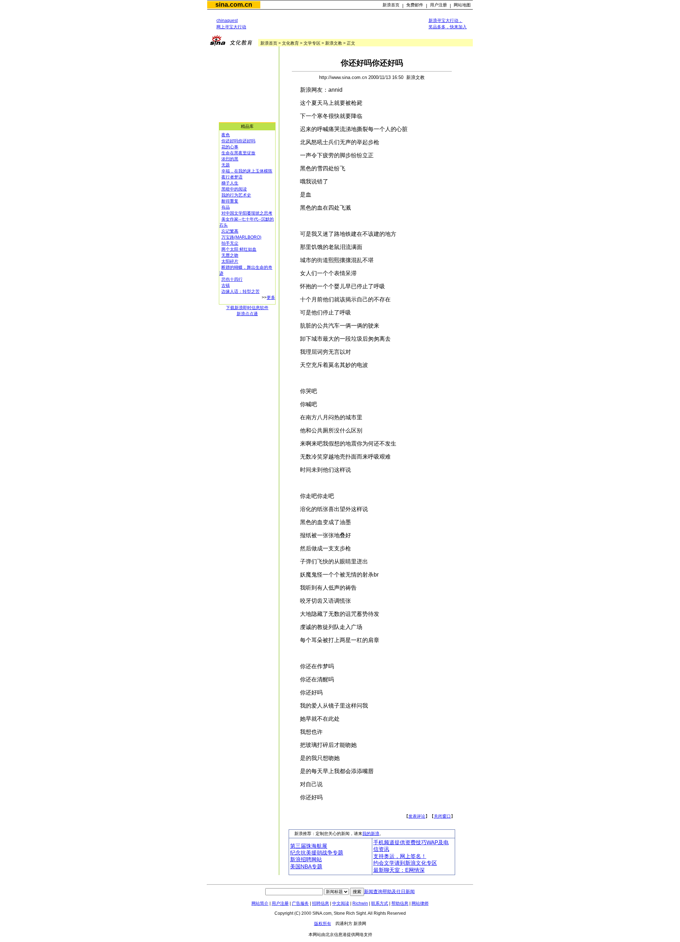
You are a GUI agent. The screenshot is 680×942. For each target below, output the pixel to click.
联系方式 (379, 903)
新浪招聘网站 (306, 859)
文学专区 (312, 43)
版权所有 (322, 923)
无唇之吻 (229, 255)
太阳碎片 (229, 261)
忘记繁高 (229, 231)
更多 (271, 297)
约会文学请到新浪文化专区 (405, 863)
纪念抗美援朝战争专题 (316, 853)
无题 (225, 165)
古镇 (225, 285)
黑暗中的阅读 (234, 189)
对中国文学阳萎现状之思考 (246, 213)
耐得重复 (229, 201)
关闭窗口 (442, 816)
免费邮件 (414, 4)
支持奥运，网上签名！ (399, 856)
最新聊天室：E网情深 (399, 870)
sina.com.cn (233, 4)
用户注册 (438, 4)
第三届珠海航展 (308, 846)
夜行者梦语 (232, 177)
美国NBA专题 (306, 866)
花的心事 (229, 146)
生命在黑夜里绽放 (238, 153)
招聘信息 (320, 903)
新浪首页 (391, 4)
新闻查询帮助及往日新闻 (389, 891)
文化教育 (290, 43)
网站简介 (259, 903)
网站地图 (462, 4)
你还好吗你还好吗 (238, 140)
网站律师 (420, 903)
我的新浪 (370, 833)
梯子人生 (229, 183)
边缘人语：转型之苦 (240, 291)
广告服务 (300, 903)
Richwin (360, 903)
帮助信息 (399, 903)
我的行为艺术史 (236, 195)
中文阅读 (340, 903)
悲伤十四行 (232, 279)
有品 (225, 207)
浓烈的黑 (229, 159)
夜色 (225, 134)
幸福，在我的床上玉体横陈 (246, 171)
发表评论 (416, 816)
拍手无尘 (229, 243)
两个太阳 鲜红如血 (238, 249)
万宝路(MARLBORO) (241, 237)
